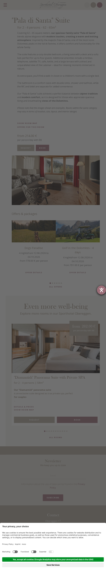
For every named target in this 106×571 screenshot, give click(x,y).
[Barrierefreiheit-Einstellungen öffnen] (101, 290)
